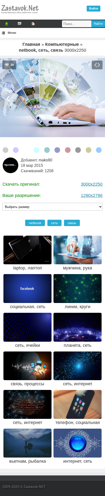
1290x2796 (92, 195)
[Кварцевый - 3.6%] (78, 150)
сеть (54, 223)
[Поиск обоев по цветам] (33, 24)
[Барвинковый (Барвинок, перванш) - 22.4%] (16, 150)
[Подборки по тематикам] (19, 24)
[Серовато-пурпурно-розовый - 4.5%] (68, 150)
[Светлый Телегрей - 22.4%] (5, 150)
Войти (93, 8)
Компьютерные (62, 44)
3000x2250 (92, 184)
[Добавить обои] (6, 24)
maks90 (45, 160)
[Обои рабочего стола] (20, 14)
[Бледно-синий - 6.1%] (47, 150)
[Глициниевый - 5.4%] (57, 150)
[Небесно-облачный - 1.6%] (99, 150)
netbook (35, 223)
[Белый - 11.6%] (26, 150)
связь (72, 223)
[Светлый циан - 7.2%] (36, 150)
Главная (31, 44)
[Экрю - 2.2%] (88, 150)
